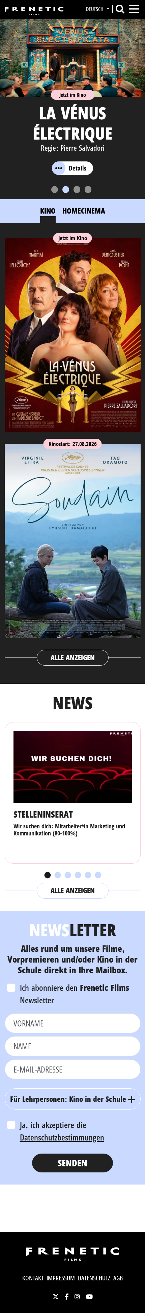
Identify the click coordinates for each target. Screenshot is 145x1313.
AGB (118, 1278)
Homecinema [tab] (83, 210)
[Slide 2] (65, 189)
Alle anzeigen (73, 657)
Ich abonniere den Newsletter (74, 994)
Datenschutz (94, 1278)
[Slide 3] (77, 189)
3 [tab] (67, 875)
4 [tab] (77, 875)
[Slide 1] (54, 189)
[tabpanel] (73, 449)
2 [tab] (57, 875)
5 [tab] (87, 875)
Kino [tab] (48, 210)
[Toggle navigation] (134, 8)
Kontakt (33, 1278)
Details (77, 168)
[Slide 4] (88, 189)
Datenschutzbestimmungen (62, 1137)
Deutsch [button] (95, 9)
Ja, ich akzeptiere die (62, 1131)
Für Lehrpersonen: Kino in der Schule (68, 1099)
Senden (72, 1163)
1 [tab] (47, 875)
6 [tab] (97, 875)
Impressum (61, 1278)
